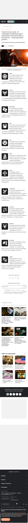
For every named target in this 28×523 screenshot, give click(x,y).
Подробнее (18, 516)
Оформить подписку (14, 471)
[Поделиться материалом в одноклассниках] (12, 278)
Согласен (5, 519)
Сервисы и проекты (6, 483)
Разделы (3, 479)
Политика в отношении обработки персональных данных (12, 507)
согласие (7, 290)
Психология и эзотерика (7, 29)
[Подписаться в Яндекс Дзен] (7, 394)
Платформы (4, 487)
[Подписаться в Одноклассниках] (17, 394)
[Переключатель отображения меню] (26, 22)
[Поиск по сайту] (22, 22)
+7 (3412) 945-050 (14, 500)
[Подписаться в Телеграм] (11, 394)
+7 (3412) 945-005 (5, 498)
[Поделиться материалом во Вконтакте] (10, 278)
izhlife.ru (18, 514)
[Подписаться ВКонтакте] (14, 394)
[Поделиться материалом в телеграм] (15, 278)
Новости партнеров (8, 353)
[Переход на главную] (3, 22)
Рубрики (3, 475)
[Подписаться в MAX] (20, 394)
